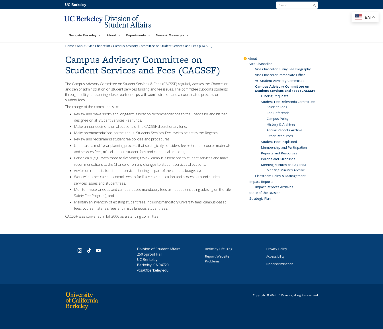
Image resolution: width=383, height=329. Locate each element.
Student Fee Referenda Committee (288, 101)
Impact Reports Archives (274, 187)
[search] (314, 5)
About (81, 46)
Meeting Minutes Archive (286, 170)
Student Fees (277, 107)
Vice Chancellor (99, 46)
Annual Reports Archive (284, 130)
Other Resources (280, 136)
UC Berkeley (75, 5)
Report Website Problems (217, 258)
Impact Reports (261, 181)
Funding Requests (274, 96)
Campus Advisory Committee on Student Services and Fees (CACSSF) (285, 88)
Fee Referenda (278, 112)
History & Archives (281, 124)
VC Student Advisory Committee (280, 80)
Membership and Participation (284, 147)
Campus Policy (278, 118)
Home (69, 46)
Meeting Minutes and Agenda (283, 164)
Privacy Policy (276, 248)
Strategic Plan (260, 198)
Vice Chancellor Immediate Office (280, 75)
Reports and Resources (279, 153)
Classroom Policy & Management (280, 175)
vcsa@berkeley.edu (152, 270)
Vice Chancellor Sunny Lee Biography (283, 69)
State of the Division (264, 192)
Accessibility (275, 256)
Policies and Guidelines (278, 159)
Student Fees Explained (279, 141)
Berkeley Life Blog (219, 248)
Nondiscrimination (279, 264)
